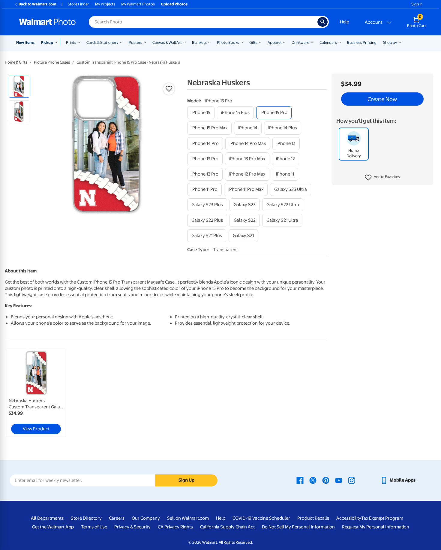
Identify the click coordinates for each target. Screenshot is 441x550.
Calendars (328, 42)
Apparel (274, 42)
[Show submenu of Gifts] (260, 42)
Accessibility (348, 518)
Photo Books (228, 42)
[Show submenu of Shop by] (400, 42)
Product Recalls (313, 518)
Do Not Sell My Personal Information (298, 527)
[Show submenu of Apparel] (284, 42)
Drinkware (300, 42)
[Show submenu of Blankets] (209, 42)
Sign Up (186, 480)
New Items (25, 42)
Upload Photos (174, 4)
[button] (382, 178)
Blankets (199, 42)
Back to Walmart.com (37, 4)
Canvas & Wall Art (167, 42)
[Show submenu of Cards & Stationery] (121, 42)
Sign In (416, 4)
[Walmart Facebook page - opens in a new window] (300, 480)
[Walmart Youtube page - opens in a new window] (338, 480)
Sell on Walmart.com (188, 518)
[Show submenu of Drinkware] (312, 42)
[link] (36, 393)
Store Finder (78, 4)
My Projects (105, 4)
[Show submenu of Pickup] (57, 42)
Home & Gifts (16, 62)
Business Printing (361, 42)
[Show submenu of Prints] (79, 42)
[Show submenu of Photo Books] (242, 42)
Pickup (47, 42)
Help (344, 22)
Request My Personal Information (375, 527)
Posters (135, 42)
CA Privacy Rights (175, 527)
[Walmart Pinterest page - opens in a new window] (325, 480)
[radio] (19, 86)
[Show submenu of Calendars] (339, 42)
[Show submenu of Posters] (145, 42)
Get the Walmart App (53, 527)
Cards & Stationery (102, 42)
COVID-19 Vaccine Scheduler (261, 518)
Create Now (382, 99)
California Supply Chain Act (227, 527)
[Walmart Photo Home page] (47, 22)
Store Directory (86, 518)
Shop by (390, 42)
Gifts (253, 42)
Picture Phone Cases (52, 62)
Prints (71, 42)
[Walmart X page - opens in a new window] (312, 480)
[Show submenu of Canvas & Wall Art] (184, 42)
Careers (116, 518)
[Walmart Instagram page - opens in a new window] (351, 480)
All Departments (47, 518)
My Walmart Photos (138, 4)
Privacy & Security (132, 527)
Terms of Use (94, 527)
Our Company (146, 518)
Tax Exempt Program (382, 518)
